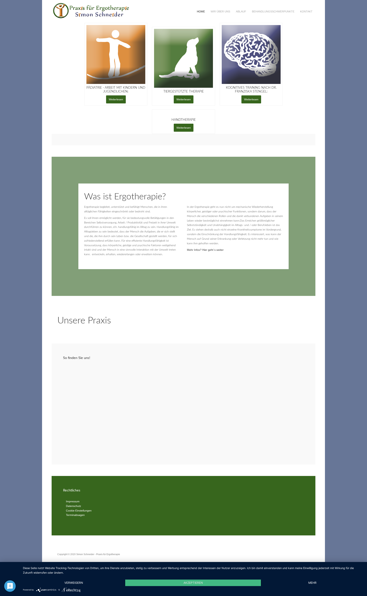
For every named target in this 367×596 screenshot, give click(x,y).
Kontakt (306, 11)
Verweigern (73, 583)
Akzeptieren (193, 583)
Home (200, 11)
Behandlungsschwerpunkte (273, 11)
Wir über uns (220, 11)
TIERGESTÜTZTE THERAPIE (183, 91)
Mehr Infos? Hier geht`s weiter (205, 249)
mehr (312, 583)
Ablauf (241, 11)
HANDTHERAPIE (183, 119)
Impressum (73, 501)
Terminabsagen (75, 515)
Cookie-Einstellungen (79, 510)
